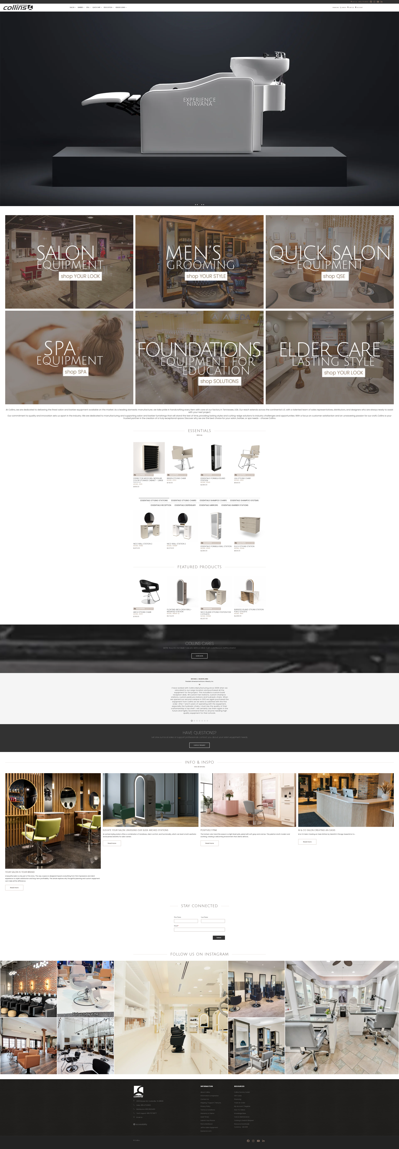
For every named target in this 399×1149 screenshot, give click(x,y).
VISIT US (354, 2)
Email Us (139, 1117)
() (351, 7)
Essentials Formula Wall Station (216, 546)
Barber (80, 7)
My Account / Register (242, 1106)
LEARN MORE (199, 656)
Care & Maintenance (241, 1117)
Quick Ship (96, 7)
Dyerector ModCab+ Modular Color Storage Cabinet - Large (148, 479)
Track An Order (239, 1103)
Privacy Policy (205, 1106)
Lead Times (205, 1117)
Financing (237, 1099)
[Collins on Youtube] (378, 1)
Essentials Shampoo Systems (244, 500)
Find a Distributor (207, 1124)
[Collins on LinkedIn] (381, 1)
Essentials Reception (161, 505)
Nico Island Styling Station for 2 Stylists (216, 613)
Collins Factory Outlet (242, 1092)
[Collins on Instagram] (374, 1)
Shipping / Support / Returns (211, 1103)
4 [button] (201, 204)
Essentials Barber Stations (235, 505)
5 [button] (203, 204)
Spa (87, 7)
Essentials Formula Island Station (213, 479)
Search (344, 7)
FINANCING (335, 7)
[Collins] (69, 262)
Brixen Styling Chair (176, 478)
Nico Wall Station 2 (142, 544)
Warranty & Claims (207, 1113)
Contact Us (205, 1099)
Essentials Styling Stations (154, 500)
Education (108, 7)
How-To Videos (239, 1110)
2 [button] (197, 204)
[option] (199, 103)
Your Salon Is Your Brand (20, 872)
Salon (72, 7)
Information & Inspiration (210, 1096)
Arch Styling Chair (142, 612)
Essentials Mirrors (208, 505)
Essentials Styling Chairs (183, 500)
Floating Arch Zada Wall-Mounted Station (179, 611)
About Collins (205, 1092)
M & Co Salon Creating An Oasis (316, 830)
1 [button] (195, 204)
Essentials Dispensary (185, 505)
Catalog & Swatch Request (244, 1120)
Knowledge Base (240, 1113)
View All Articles (199, 767)
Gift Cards (238, 1096)
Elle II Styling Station (244, 546)
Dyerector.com (206, 1131)
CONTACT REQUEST (199, 745)
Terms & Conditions (208, 1110)
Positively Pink (209, 830)
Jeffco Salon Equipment (209, 1127)
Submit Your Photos (208, 1120)
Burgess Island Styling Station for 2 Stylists (249, 611)
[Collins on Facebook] (371, 1)
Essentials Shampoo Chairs (213, 500)
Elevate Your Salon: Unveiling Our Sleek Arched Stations (135, 830)
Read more (14, 888)
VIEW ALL (199, 435)
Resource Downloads (241, 1124)
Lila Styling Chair (242, 478)
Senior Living (120, 7)
